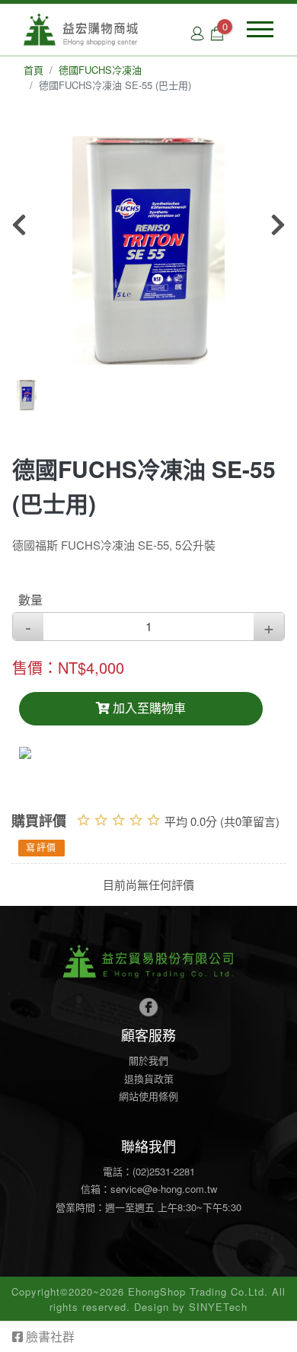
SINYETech (218, 1306)
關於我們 (148, 1060)
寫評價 (41, 848)
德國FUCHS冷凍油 (100, 69)
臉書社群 (49, 1336)
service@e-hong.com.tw (163, 1188)
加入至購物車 (148, 708)
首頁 (33, 69)
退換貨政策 (149, 1078)
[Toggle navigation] (260, 29)
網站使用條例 (148, 1096)
